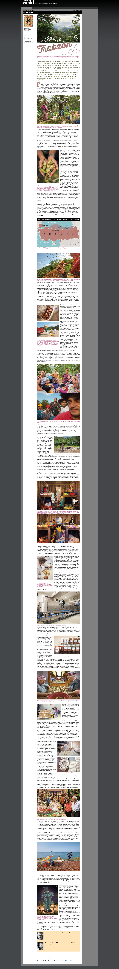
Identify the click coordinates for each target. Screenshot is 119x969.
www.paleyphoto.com (64, 942)
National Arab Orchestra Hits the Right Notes (27, 29)
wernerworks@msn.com (57, 932)
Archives (36, 8)
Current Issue (27, 8)
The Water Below (27, 41)
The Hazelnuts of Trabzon (27, 35)
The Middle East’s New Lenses (27, 33)
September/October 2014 (65, 960)
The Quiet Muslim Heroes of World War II (28, 38)
